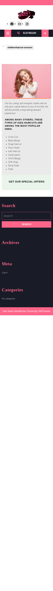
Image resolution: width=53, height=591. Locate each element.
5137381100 (29, 33)
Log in (5, 272)
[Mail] (19, 23)
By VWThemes (42, 311)
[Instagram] (27, 23)
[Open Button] (7, 33)
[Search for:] (26, 216)
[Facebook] (11, 23)
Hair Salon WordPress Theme (18, 311)
